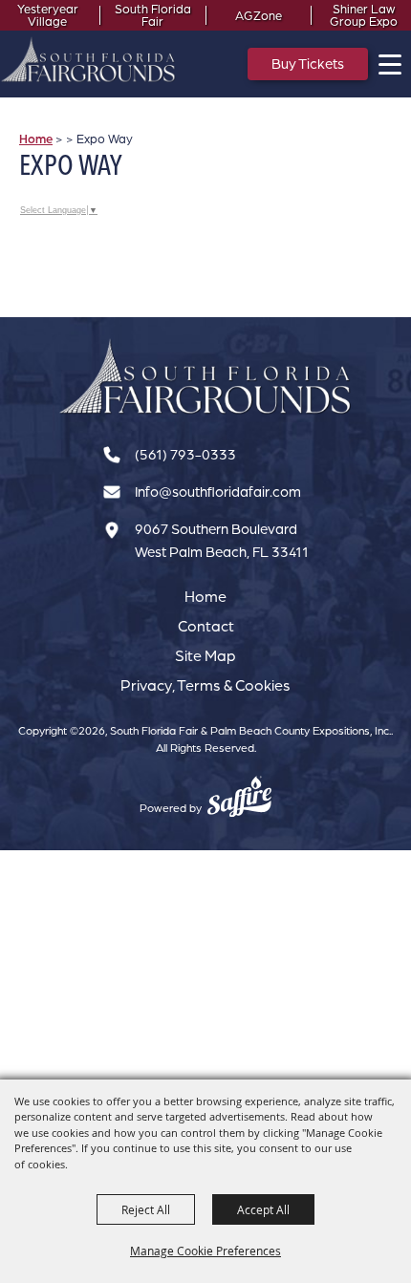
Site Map (205, 655)
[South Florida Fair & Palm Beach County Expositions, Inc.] (88, 59)
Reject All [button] (145, 1209)
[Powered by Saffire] (239, 799)
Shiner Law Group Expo (364, 15)
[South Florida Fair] (205, 376)
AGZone (258, 16)
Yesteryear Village (47, 15)
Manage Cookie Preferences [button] (205, 1250)
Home (36, 138)
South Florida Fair (153, 15)
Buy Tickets (307, 63)
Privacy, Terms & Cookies (205, 685)
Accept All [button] (263, 1209)
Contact (206, 625)
